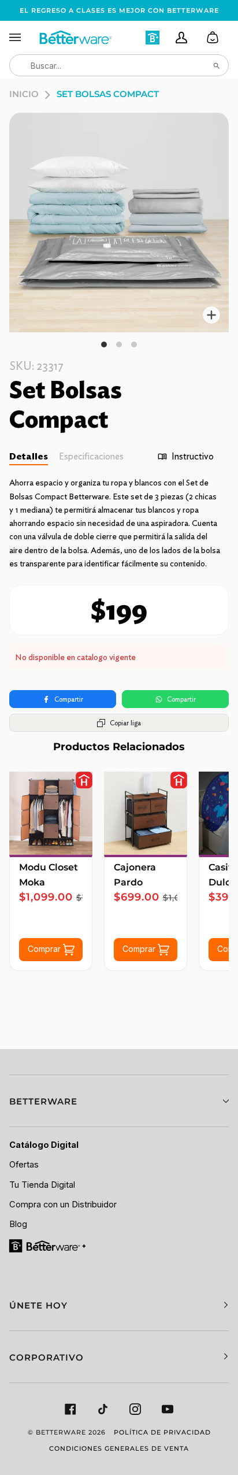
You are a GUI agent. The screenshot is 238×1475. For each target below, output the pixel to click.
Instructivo (193, 456)
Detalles (28, 456)
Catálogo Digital (44, 1145)
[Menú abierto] (23, 37)
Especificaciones (91, 456)
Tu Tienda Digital (42, 1185)
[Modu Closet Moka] (50, 813)
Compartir (68, 699)
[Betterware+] (48, 1245)
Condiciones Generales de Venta (119, 1448)
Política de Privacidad (162, 1432)
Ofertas (24, 1164)
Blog (18, 1224)
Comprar (45, 949)
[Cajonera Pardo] (145, 813)
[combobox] (119, 65)
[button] (119, 1100)
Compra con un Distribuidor (63, 1204)
